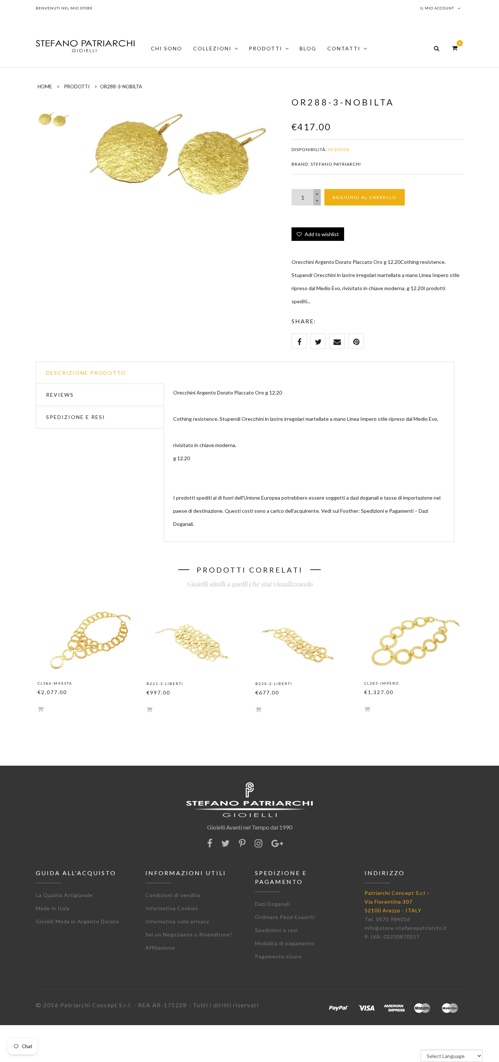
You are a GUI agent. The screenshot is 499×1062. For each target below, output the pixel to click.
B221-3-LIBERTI (164, 683)
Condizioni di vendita (172, 895)
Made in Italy (53, 908)
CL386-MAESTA (55, 683)
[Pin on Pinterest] (356, 341)
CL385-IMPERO (381, 683)
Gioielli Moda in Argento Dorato (77, 921)
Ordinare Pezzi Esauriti (285, 917)
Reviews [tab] (60, 395)
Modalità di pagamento (285, 943)
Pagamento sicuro (278, 956)
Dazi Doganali (272, 904)
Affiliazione (160, 947)
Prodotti (76, 86)
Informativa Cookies (171, 908)
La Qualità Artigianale (64, 895)
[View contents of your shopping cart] (454, 47)
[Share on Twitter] (318, 341)
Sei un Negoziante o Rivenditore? (188, 934)
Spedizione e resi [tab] (75, 417)
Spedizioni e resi (276, 930)
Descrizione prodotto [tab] (86, 373)
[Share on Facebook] (299, 341)
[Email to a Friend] (337, 341)
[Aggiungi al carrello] (40, 709)
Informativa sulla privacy (177, 921)
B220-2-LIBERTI (273, 683)
